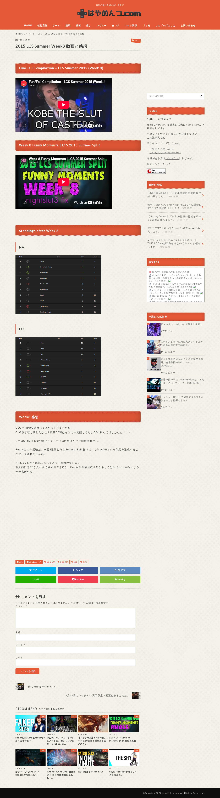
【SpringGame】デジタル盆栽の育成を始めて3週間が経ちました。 (174, 218)
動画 (85, 562)
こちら (176, 143)
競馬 (68, 25)
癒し (88, 25)
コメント (21, 606)
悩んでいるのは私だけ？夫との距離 (170, 272)
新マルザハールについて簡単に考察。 (182, 324)
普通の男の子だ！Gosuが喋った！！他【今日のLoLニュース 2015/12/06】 (182, 381)
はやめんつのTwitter (162, 149)
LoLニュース (35, 562)
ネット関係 (131, 25)
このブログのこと (165, 25)
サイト (19, 657)
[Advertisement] (78, 520)
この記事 (152, 137)
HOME (28, 25)
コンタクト (172, 158)
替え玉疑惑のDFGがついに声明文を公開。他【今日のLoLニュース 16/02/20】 (182, 362)
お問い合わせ (188, 25)
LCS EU (51, 562)
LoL (21, 562)
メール (20, 645)
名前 (19, 632)
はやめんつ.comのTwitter (165, 152)
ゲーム (56, 25)
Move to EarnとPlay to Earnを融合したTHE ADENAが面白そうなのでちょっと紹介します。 (174, 243)
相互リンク (153, 164)
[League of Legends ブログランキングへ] (156, 172)
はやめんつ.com (171, 793)
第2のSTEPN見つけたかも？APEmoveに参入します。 (173, 230)
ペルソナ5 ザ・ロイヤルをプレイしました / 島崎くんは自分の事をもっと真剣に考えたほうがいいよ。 (175, 278)
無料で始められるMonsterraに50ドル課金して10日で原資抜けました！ (174, 206)
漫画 (78, 25)
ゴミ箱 (146, 25)
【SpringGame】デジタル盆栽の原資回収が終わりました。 (174, 195)
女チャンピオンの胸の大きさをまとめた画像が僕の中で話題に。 (182, 343)
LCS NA (64, 562)
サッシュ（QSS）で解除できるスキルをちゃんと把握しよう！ (182, 399)
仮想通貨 (42, 25)
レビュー (102, 25)
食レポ (115, 25)
